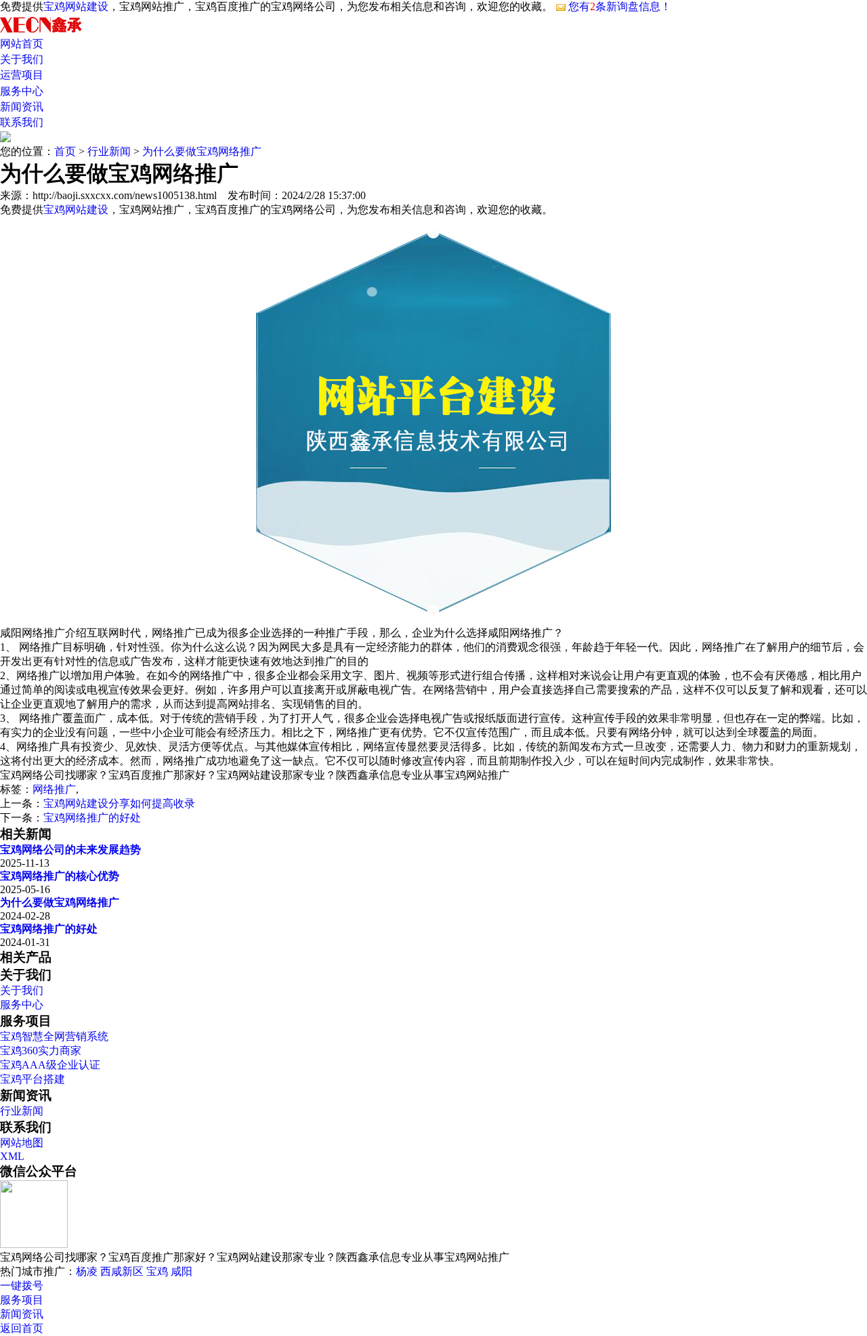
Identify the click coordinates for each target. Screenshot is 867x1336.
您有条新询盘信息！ (619, 6)
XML (12, 1156)
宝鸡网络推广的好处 (92, 817)
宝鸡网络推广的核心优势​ (59, 876)
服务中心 (21, 91)
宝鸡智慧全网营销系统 (54, 1036)
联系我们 (21, 122)
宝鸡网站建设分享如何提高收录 (119, 803)
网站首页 (21, 43)
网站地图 (21, 1142)
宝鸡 (157, 1271)
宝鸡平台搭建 (32, 1079)
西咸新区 (122, 1271)
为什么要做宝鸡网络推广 (201, 151)
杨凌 (87, 1271)
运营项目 (21, 75)
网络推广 (54, 789)
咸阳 (181, 1271)
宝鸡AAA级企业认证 (50, 1065)
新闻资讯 (21, 106)
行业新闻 (109, 151)
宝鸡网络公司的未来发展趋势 (70, 849)
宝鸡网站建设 (75, 6)
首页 (65, 151)
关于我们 (21, 59)
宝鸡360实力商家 (40, 1050)
